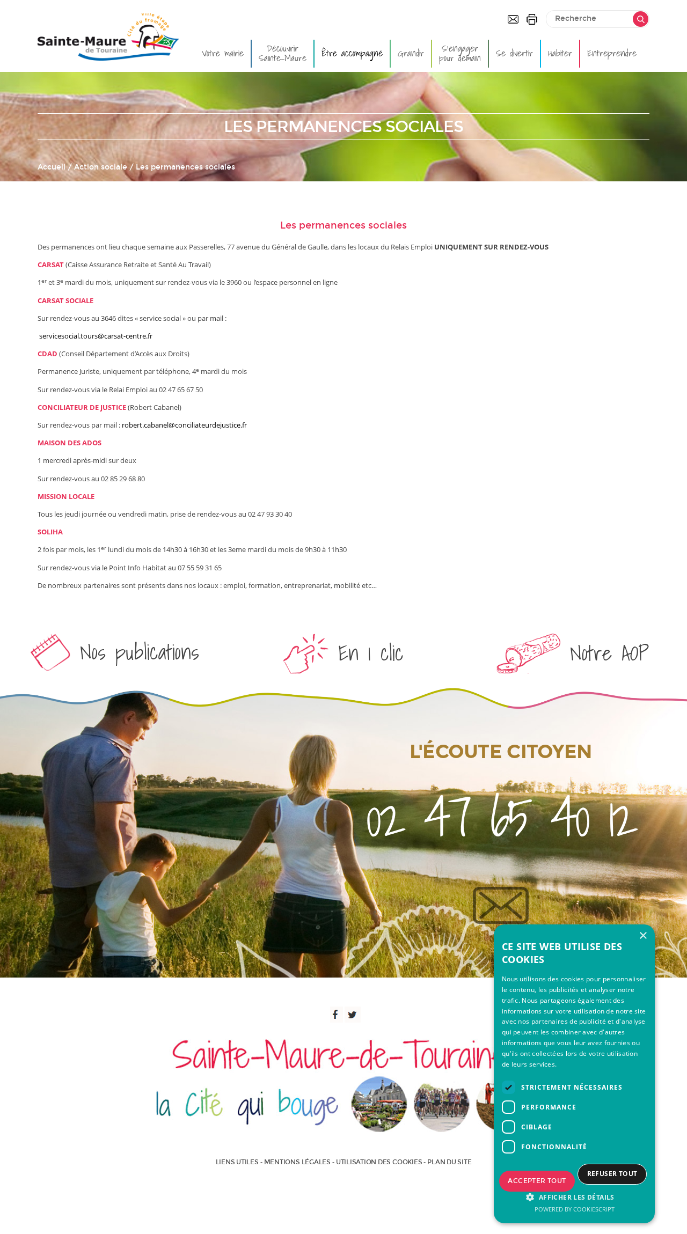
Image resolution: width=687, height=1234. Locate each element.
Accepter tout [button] (537, 1181)
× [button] (643, 936)
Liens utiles (237, 1162)
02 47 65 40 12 (500, 817)
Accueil (51, 167)
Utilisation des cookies (379, 1162)
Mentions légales (297, 1162)
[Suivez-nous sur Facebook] (335, 1015)
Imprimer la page (531, 19)
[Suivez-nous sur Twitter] (353, 1015)
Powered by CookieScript (575, 1209)
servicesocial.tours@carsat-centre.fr (95, 336)
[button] (574, 1197)
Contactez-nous (513, 19)
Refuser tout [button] (612, 1173)
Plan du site (449, 1162)
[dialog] (574, 1073)
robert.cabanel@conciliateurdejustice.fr (184, 425)
